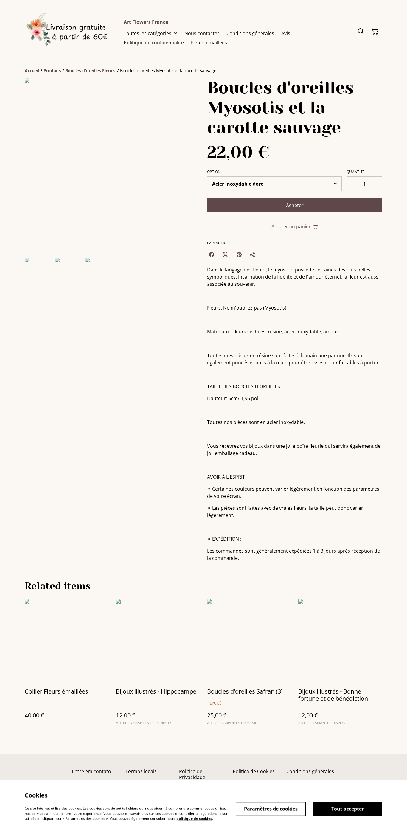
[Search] (361, 31)
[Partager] (252, 254)
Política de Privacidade (192, 774)
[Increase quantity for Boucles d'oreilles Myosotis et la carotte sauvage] (376, 183)
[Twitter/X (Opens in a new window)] (225, 254)
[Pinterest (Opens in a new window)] (238, 254)
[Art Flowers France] (69, 31)
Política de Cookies (254, 771)
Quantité (356, 172)
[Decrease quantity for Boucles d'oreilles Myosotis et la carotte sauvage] (353, 183)
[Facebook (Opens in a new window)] (211, 254)
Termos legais (141, 771)
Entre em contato (91, 771)
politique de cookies (194, 818)
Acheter (295, 205)
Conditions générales (310, 771)
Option (214, 172)
